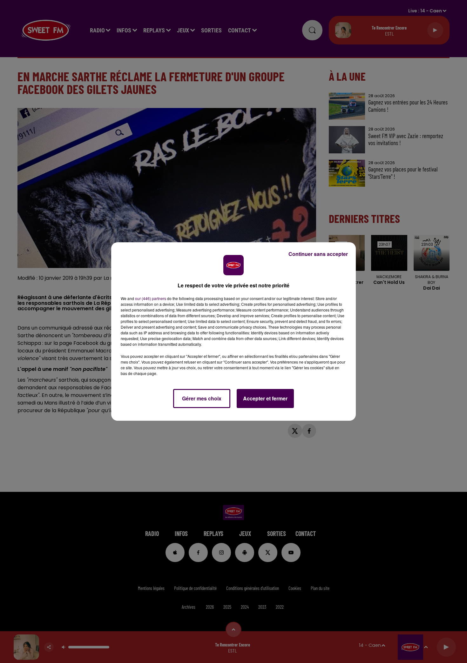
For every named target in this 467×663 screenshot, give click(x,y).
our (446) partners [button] (150, 298)
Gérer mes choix (201, 398)
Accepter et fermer (265, 398)
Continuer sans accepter (318, 254)
